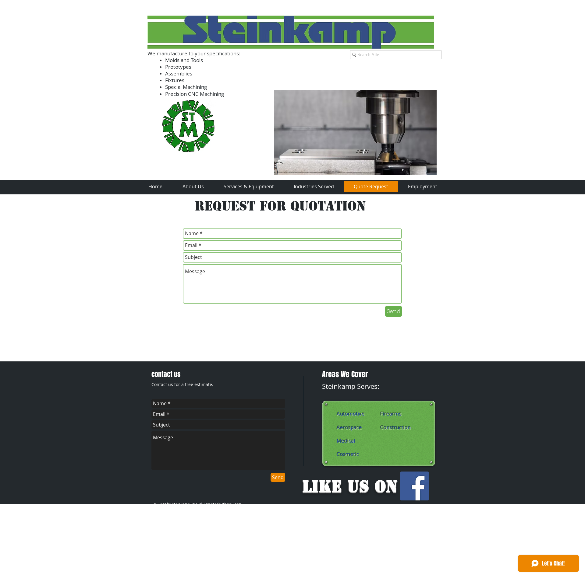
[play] (424, 170)
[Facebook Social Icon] (414, 486)
